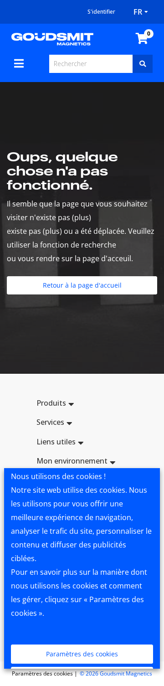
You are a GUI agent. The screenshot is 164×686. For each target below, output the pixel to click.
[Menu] (18, 63)
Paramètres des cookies (82, 654)
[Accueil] (52, 38)
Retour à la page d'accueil (82, 285)
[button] (82, 404)
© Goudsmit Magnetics (116, 673)
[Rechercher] (143, 64)
